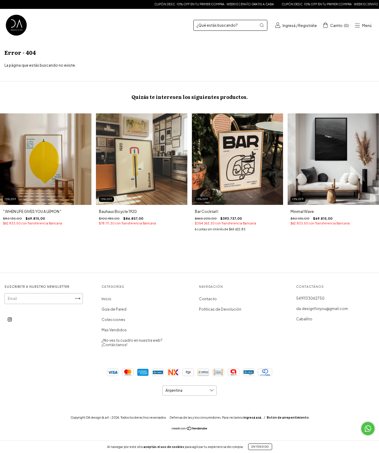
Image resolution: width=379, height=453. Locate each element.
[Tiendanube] (189, 429)
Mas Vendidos (114, 330)
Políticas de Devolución (220, 309)
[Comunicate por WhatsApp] (368, 428)
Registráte (307, 25)
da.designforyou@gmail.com (322, 308)
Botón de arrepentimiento (288, 417)
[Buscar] (262, 25)
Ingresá (289, 25)
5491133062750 (310, 298)
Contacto (208, 299)
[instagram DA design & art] (9, 319)
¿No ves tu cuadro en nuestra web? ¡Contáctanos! (132, 342)
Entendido (260, 446)
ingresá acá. (252, 417)
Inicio (106, 299)
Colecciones (113, 319)
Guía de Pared (114, 309)
